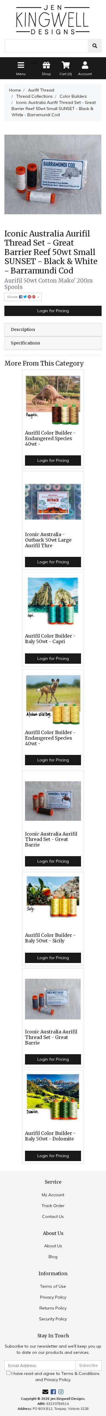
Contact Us (53, 1216)
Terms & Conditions (80, 1373)
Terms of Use (53, 1286)
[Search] (95, 46)
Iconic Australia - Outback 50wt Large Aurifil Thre (48, 540)
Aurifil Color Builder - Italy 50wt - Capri (50, 638)
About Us (53, 1245)
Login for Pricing (53, 310)
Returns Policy (53, 1308)
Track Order (53, 1205)
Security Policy (53, 1319)
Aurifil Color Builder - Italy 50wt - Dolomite (50, 1136)
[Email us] (45, 1391)
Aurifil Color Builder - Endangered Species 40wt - (50, 438)
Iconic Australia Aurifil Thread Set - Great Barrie (51, 839)
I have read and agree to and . (55, 1376)
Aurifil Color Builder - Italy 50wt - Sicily (50, 938)
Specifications (25, 343)
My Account (53, 1194)
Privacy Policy (53, 1297)
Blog (53, 1256)
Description (23, 329)
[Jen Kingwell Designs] (53, 19)
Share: (13, 297)
